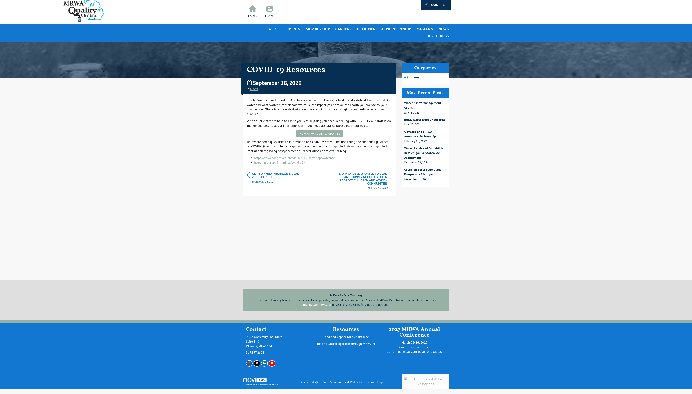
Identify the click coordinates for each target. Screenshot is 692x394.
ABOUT (275, 29)
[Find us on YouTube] (272, 363)
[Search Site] (445, 5)
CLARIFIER (366, 29)
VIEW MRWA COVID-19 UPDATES (319, 133)
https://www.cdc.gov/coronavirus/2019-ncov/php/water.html (295, 158)
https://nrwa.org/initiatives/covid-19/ (279, 162)
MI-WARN (424, 29)
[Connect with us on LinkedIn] (264, 363)
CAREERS (343, 29)
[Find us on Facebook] (249, 363)
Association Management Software (260, 384)
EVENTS (293, 29)
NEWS (443, 29)
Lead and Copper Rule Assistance (346, 337)
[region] (365, 181)
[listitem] (425, 108)
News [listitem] (415, 78)
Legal (381, 382)
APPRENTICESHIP (396, 29)
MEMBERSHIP (318, 29)
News (254, 89)
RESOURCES (438, 36)
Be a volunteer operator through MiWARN (346, 344)
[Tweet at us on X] (257, 363)
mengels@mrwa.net (317, 304)
